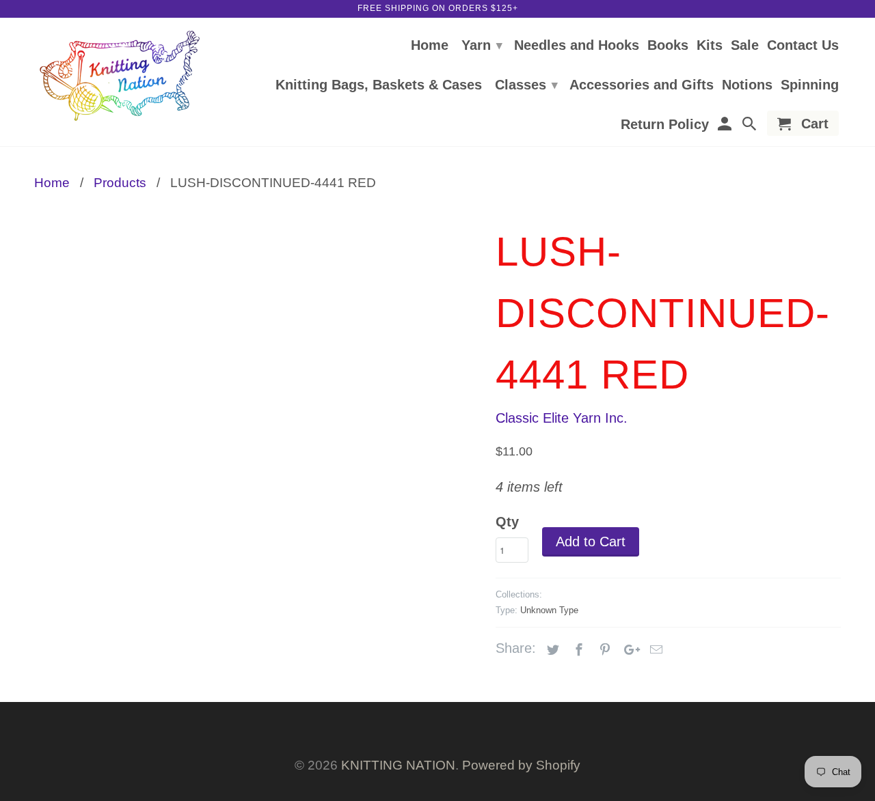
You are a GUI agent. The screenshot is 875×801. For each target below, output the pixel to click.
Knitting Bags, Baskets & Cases (378, 85)
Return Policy (665, 125)
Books (667, 46)
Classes (526, 84)
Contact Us (803, 46)
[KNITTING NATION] (119, 76)
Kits (710, 46)
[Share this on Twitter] (551, 650)
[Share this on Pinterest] (603, 650)
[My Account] (725, 126)
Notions (747, 85)
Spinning (810, 85)
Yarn (481, 45)
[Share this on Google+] (628, 650)
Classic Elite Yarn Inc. (562, 417)
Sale (745, 46)
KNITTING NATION (398, 765)
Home (429, 46)
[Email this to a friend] (654, 650)
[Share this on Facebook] (577, 650)
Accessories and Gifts (641, 85)
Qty (507, 521)
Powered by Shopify (521, 765)
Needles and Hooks (576, 46)
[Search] (750, 126)
